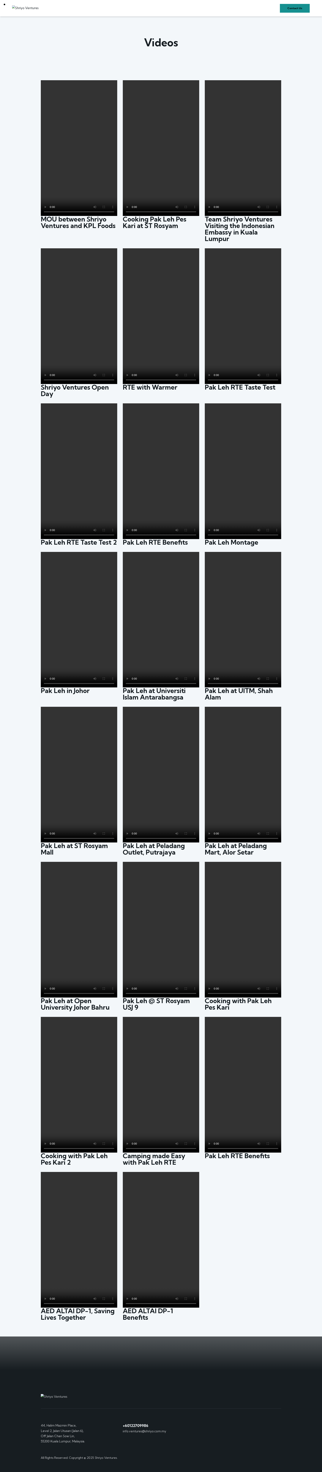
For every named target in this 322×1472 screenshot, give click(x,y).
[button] (79, 148)
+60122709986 (135, 1425)
